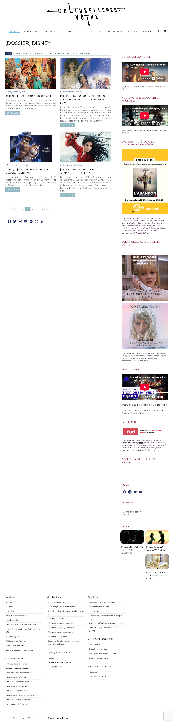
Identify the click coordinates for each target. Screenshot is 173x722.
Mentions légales (12, 637)
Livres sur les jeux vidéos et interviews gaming (104, 629)
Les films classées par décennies (18, 673)
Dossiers (13, 31)
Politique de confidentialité (16, 641)
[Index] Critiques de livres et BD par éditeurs (156, 575)
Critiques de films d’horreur (17, 691)
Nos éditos (93, 672)
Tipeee (140, 443)
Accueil (9, 602)
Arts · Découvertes (117, 31)
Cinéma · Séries (31, 31)
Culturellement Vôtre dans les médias (21, 625)
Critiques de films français (16, 677)
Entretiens (10, 611)
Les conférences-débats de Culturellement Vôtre (23, 630)
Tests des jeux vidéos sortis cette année (104, 602)
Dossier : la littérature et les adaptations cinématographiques (63, 642)
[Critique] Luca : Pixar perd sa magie (28, 96)
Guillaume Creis (67, 165)
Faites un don (128, 443)
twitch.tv (159, 410)
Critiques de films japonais (16, 686)
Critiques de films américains (17, 682)
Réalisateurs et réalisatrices (17, 668)
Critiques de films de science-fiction (20, 695)
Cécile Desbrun (67, 92)
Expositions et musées (98, 649)
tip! (131, 432)
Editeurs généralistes (56, 619)
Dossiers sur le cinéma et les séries (19, 704)
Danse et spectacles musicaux (60, 662)
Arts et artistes (94, 645)
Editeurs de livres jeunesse (58, 637)
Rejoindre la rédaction (15, 645)
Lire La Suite (13, 113)
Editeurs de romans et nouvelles (60, 623)
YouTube (140, 413)
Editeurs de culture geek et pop (60, 632)
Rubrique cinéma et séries (16, 664)
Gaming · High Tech (53, 31)
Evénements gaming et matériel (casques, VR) (106, 617)
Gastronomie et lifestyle (98, 658)
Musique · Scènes (93, 31)
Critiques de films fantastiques (18, 700)
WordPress (62, 718)
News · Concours (142, 31)
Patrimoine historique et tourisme (102, 653)
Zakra (51, 718)
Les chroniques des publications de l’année (64, 607)
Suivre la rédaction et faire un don (19, 650)
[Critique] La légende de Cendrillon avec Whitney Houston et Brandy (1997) (83, 99)
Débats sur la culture (97, 676)
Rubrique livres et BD (56, 602)
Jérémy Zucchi (11, 92)
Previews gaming (96, 611)
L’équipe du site (12, 620)
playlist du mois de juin (134, 86)
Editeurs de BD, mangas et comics (61, 628)
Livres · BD (73, 31)
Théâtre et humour (55, 667)
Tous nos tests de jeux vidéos (100, 607)
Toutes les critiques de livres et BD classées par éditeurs (66, 612)
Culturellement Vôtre (23, 718)
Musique (51, 658)
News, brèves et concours (16, 616)
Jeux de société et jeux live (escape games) (106, 623)
